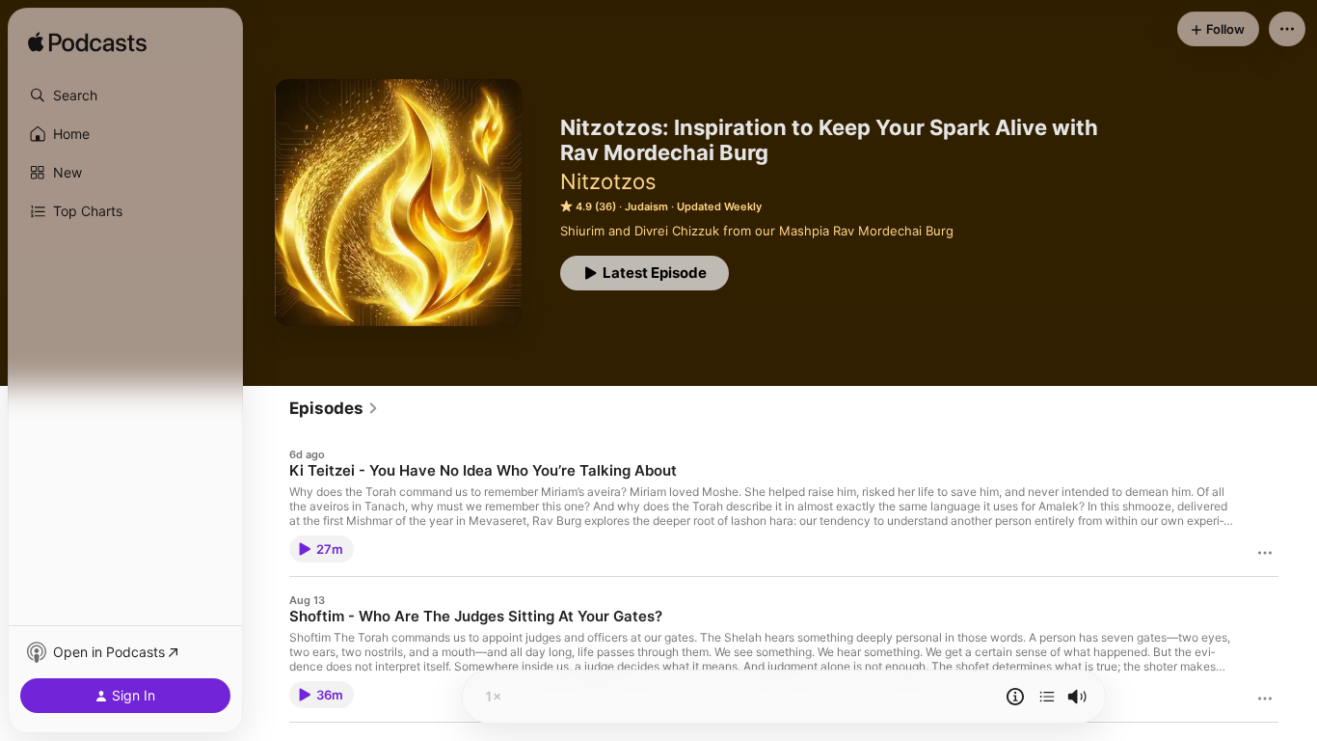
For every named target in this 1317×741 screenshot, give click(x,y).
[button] (125, 95)
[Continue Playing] (1047, 696)
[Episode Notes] (1015, 696)
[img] (87, 43)
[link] (334, 408)
